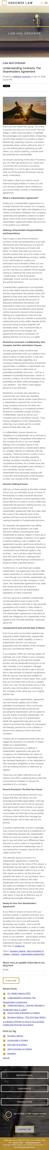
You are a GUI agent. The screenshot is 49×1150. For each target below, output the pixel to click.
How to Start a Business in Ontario (23, 1012)
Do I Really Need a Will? (19, 993)
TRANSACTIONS (24, 1102)
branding (11, 1053)
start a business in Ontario (19, 1048)
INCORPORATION (24, 1075)
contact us (19, 945)
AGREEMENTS (24, 1088)
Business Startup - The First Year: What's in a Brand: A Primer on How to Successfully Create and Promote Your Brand (24, 1021)
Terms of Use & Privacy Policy (24, 1147)
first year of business (17, 1044)
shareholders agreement (32, 954)
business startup (18, 950)
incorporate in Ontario (17, 1040)
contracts (15, 954)
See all (6, 1057)
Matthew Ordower (21, 76)
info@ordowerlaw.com (33, 1142)
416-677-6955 (18, 1142)
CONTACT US (24, 1129)
